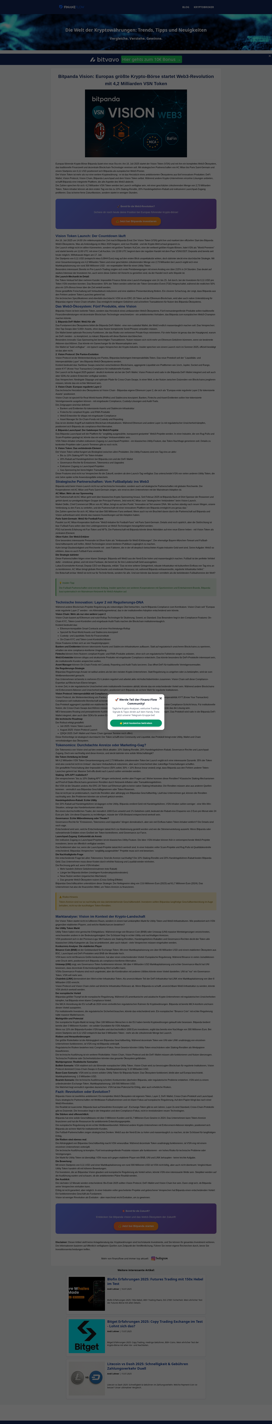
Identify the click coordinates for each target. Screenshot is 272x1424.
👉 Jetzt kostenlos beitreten (136, 723)
